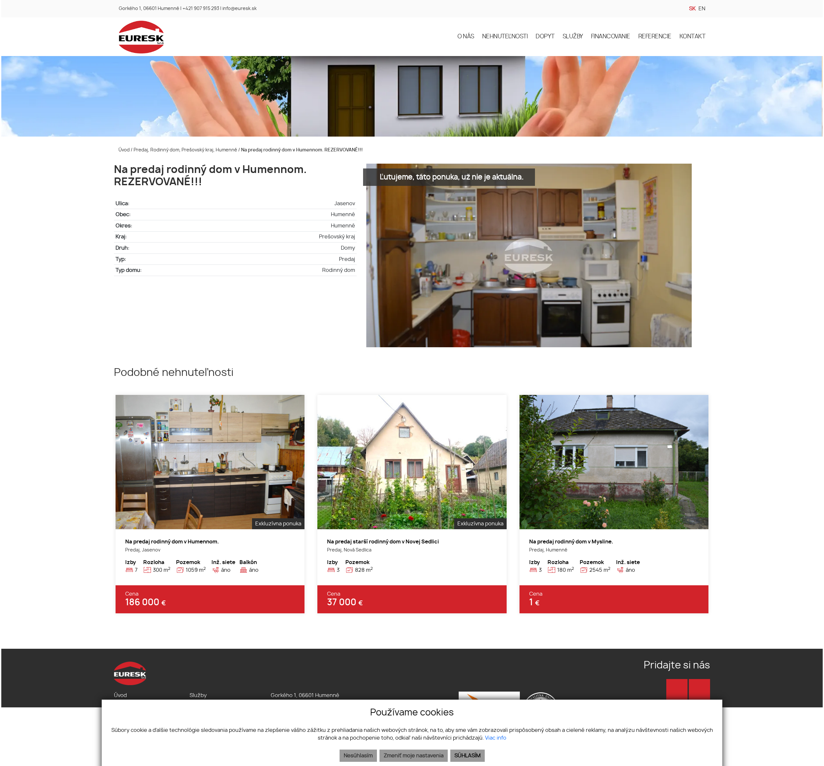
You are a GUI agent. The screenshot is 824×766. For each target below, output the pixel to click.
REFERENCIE (654, 37)
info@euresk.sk (239, 8)
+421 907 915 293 (201, 8)
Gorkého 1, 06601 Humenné (149, 8)
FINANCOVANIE (610, 37)
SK (692, 8)
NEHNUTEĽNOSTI (505, 37)
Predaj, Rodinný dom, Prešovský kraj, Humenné (186, 150)
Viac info (495, 738)
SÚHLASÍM (467, 755)
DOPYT (545, 37)
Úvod (123, 150)
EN (701, 8)
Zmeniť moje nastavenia (414, 755)
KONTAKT (692, 37)
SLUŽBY (573, 37)
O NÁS (465, 37)
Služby (198, 695)
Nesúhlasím (358, 755)
